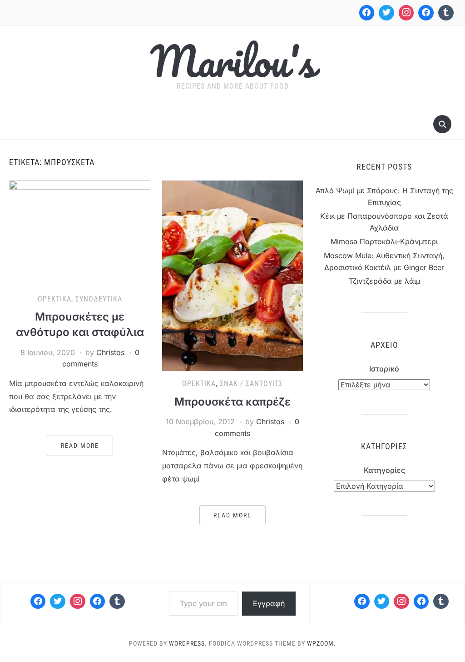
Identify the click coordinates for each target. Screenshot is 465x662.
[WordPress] (98, 602)
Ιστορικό (384, 368)
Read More (80, 445)
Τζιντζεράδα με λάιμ (384, 281)
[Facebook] (367, 13)
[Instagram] (406, 13)
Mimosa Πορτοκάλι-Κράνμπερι (384, 241)
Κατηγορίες (384, 470)
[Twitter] (386, 13)
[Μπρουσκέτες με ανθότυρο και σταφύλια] (79, 232)
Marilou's (232, 61)
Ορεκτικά (54, 299)
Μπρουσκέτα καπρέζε (232, 401)
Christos (110, 352)
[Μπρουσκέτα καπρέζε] (232, 275)
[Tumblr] (446, 13)
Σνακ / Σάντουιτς (251, 383)
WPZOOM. (321, 643)
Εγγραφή (269, 603)
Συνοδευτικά (98, 299)
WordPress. (188, 643)
